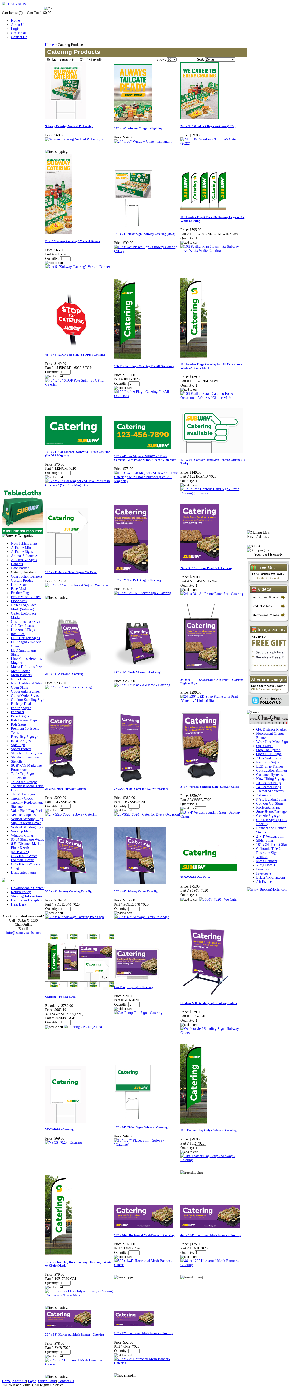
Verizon (261, 857)
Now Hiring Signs (24, 543)
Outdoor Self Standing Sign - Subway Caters (208, 1003)
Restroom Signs (267, 762)
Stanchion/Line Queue (27, 753)
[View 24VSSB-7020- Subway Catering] (71, 814)
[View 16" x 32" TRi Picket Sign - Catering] (142, 593)
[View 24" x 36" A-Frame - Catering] (68, 687)
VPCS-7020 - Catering (59, 1129)
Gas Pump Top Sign (25, 621)
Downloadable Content (27, 888)
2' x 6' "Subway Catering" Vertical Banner (72, 241)
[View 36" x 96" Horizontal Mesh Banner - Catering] (79, 1364)
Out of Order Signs (25, 695)
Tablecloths (19, 778)
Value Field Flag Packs (27, 811)
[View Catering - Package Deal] (83, 1027)
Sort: (200, 59)
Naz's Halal (19, 679)
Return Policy (21, 892)
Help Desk (18, 904)
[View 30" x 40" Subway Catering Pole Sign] (74, 917)
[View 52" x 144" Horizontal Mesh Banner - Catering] (147, 1265)
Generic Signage (268, 816)
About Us (18, 25)
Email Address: (258, 536)
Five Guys (263, 873)
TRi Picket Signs (23, 794)
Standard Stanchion (25, 757)
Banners (17, 564)
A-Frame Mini (21, 547)
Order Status (20, 33)
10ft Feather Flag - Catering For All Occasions (144, 366)
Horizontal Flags (23, 630)
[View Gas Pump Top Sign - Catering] (138, 1013)
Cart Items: (10, 13)
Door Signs (19, 584)
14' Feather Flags (268, 787)
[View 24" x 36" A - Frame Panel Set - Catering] (211, 594)
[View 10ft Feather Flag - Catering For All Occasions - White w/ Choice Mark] (213, 398)
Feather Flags (20, 593)
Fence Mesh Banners (26, 597)
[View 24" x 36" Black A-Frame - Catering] (142, 685)
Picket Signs (20, 716)
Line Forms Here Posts (27, 658)
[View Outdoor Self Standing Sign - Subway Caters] (213, 1033)
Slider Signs (265, 840)
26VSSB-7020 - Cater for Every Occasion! (141, 788)
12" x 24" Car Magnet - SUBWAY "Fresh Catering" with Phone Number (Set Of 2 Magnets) (145, 457)
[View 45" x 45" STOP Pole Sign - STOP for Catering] (79, 384)
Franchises (263, 869)
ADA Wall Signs (268, 758)
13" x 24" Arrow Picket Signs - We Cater (71, 572)
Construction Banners (26, 576)
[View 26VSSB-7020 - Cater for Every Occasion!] (147, 814)
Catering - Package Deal (60, 996)
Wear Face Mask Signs (272, 742)
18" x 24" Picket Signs (272, 844)
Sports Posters (21, 749)
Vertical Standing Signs (27, 827)
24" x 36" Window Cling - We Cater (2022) (207, 126)
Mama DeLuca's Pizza (27, 667)
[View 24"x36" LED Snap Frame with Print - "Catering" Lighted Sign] (213, 700)
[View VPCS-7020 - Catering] (63, 1142)
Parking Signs (21, 708)
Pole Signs (18, 724)
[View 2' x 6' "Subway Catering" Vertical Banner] (77, 267)
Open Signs (19, 687)
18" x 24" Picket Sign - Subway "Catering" (141, 1127)
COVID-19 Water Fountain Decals (24, 858)
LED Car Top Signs (25, 638)
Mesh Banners (21, 675)
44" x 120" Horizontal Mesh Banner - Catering (210, 1235)
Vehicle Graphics (23, 815)
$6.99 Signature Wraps (27, 839)
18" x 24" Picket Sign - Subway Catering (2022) (144, 234)
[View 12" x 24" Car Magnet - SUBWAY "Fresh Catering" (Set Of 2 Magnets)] (79, 485)
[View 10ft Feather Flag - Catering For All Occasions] (147, 396)
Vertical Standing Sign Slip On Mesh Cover (27, 821)
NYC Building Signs (271, 799)
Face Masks (19, 589)
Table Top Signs (22, 774)
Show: (161, 59)
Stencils (16, 761)
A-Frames (263, 795)
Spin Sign (18, 745)
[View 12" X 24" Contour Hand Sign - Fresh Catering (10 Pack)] (213, 493)
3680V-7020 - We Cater (195, 877)
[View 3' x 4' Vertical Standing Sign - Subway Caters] (213, 816)
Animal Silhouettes (24, 556)
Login (15, 29)
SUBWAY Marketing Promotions (26, 767)
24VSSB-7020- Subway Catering (66, 788)
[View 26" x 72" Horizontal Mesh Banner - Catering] (147, 1363)
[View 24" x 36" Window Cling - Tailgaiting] (143, 141)
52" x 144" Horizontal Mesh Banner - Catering (144, 1235)
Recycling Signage (24, 737)
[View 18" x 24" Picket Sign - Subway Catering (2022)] (147, 251)
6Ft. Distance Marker (271, 729)
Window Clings (22, 835)
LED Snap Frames (269, 766)
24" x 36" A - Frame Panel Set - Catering (206, 568)
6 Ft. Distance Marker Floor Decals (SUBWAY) (26, 848)
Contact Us (19, 37)
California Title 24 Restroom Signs (269, 851)
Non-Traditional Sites (26, 683)
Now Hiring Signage (271, 779)
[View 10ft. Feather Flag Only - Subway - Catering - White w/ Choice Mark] (79, 1295)
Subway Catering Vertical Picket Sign (69, 126)
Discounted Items (23, 872)
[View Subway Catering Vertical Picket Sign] (74, 139)
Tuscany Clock (22, 798)
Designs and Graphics (27, 900)
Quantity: (52, 258)
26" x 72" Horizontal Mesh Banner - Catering (143, 1333)
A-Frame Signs (22, 552)
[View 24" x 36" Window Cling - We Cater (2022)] (213, 143)
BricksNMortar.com (270, 877)
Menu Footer (20, 671)
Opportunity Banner (25, 691)
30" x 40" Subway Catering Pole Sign (69, 891)
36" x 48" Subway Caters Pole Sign (136, 891)
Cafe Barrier (20, 568)
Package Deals (21, 704)
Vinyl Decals (265, 865)
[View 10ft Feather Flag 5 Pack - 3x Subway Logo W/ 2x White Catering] (213, 250)
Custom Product (22, 580)
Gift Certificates (22, 626)
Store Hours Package (271, 812)
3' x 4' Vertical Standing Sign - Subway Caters (209, 786)
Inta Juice (18, 634)
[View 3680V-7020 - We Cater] (218, 899)
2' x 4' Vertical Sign (270, 836)
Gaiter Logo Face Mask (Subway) (23, 607)
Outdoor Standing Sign (27, 700)
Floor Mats (19, 601)
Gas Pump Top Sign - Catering (133, 987)
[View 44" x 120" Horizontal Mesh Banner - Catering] (213, 1265)
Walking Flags (21, 831)
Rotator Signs (21, 741)
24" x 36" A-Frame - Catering (64, 674)
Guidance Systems (269, 775)
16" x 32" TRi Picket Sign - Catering (137, 580)
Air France (264, 881)
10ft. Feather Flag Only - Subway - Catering (208, 1130)
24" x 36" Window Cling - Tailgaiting (138, 128)
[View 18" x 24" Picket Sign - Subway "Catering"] (147, 1144)
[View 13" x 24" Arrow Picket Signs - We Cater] (76, 585)
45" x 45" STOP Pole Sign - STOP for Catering (75, 354)
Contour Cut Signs (269, 803)
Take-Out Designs (24, 782)
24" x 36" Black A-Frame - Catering (137, 672)
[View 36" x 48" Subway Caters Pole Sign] (141, 917)
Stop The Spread (268, 750)
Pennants (17, 712)
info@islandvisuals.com (23, 933)
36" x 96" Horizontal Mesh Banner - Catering (74, 1334)
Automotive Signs (24, 560)
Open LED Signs (268, 754)
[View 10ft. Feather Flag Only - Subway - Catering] (213, 1160)
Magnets (17, 663)
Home (15, 20)
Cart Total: (34, 13)
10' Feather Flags (268, 783)
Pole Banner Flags (24, 720)
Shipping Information (26, 896)
